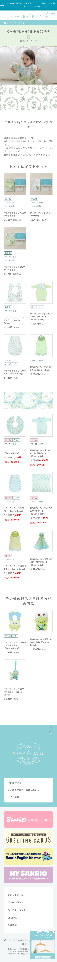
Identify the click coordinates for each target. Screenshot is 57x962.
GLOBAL (12, 917)
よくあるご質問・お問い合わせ (24, 790)
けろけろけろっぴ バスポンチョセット (15, 214)
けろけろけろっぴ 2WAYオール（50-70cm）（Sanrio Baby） (41, 316)
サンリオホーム (16, 894)
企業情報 (12, 925)
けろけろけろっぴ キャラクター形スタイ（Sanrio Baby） (15, 645)
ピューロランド (16, 902)
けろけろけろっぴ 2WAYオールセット (14, 268)
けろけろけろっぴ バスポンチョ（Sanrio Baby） (41, 368)
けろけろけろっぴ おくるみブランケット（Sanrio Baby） (41, 511)
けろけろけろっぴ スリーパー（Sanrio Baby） (15, 372)
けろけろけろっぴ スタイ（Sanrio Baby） (15, 451)
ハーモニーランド (17, 910)
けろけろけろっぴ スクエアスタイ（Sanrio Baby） (15, 320)
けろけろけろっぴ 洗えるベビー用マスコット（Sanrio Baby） (41, 562)
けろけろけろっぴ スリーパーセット (41, 214)
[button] (4, 15)
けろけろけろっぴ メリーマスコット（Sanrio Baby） (15, 692)
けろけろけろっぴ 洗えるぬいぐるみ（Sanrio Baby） (41, 642)
